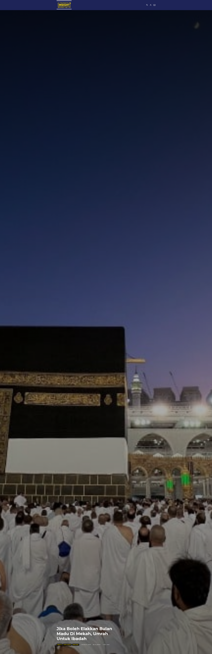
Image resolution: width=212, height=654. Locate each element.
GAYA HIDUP (67, 644)
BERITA (59, 644)
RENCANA (76, 644)
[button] (147, 5)
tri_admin (97, 644)
